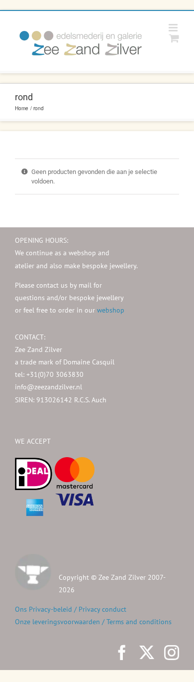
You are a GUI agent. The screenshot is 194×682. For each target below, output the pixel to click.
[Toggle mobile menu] (174, 27)
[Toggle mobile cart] (174, 38)
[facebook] (121, 652)
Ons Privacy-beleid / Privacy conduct (70, 609)
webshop (110, 310)
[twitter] (146, 652)
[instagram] (171, 652)
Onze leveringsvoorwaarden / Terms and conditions (93, 621)
